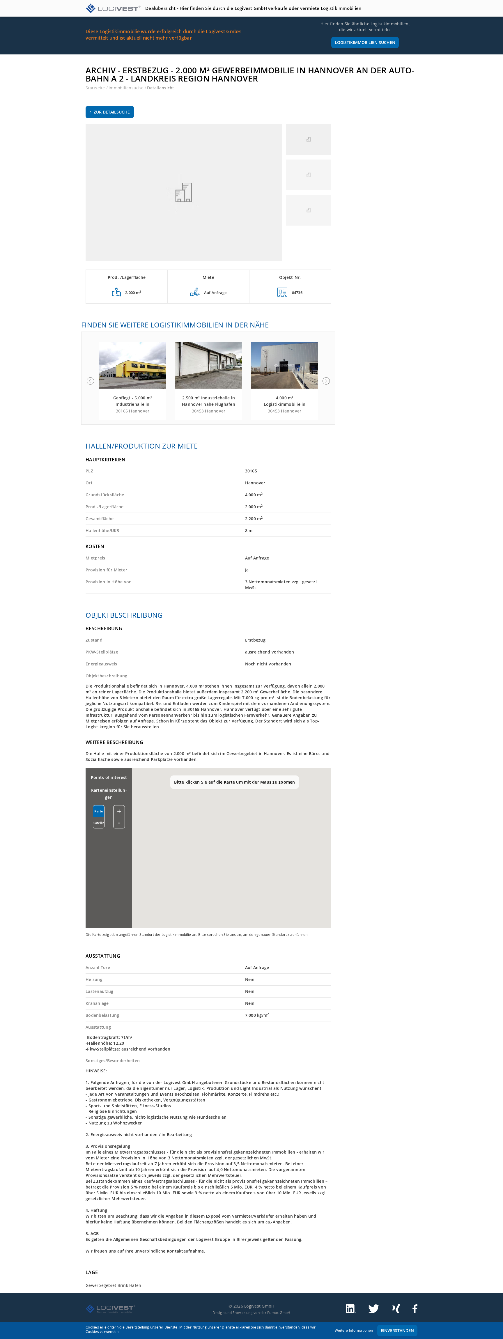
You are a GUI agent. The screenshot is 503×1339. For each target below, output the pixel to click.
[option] (133, 381)
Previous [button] (90, 381)
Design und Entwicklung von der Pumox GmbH (251, 1312)
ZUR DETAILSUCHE (112, 112)
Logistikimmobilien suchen (365, 42)
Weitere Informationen (354, 1330)
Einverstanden (397, 1330)
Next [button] (326, 381)
